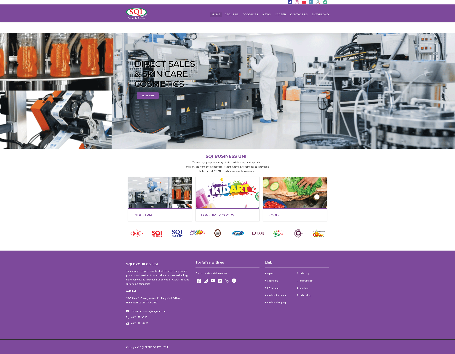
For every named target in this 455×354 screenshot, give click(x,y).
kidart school (306, 280)
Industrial (143, 215)
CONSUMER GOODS (217, 215)
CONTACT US (299, 14)
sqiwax (271, 273)
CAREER (280, 14)
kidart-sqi (304, 273)
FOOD (274, 215)
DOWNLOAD (320, 14)
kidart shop (305, 295)
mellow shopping (276, 302)
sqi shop (304, 288)
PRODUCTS (250, 14)
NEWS (266, 14)
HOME (216, 14)
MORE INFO (148, 95)
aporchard (272, 280)
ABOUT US (232, 14)
